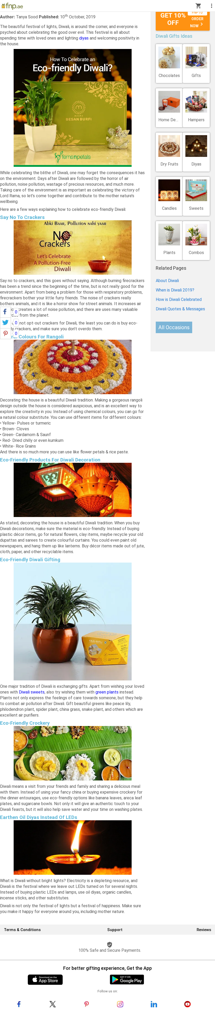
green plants (107, 692)
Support (114, 929)
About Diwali (167, 280)
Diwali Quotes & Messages (180, 308)
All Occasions (174, 327)
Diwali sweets (32, 692)
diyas (84, 38)
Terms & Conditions (22, 929)
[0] (5, 312)
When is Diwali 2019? (175, 290)
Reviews (204, 929)
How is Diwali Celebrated (179, 299)
